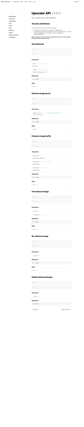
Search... (13, 13)
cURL (36, 49)
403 (38, 286)
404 (38, 201)
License (30, 1)
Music (10, 28)
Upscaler (11, 32)
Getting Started (12, 16)
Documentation (16, 1)
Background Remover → (66, 309)
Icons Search (12, 18)
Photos (10, 25)
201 (33, 145)
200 (33, 53)
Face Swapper (12, 37)
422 (38, 103)
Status (21, 1)
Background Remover (14, 34)
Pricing (25, 1)
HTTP (34, 49)
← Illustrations (35, 309)
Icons (10, 23)
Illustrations (11, 30)
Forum (34, 1)
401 (36, 53)
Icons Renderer (12, 21)
